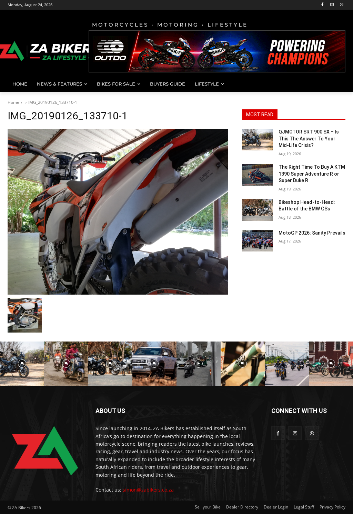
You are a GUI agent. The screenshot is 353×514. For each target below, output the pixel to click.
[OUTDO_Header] (217, 51)
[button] (337, 84)
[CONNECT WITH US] (308, 421)
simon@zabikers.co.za (148, 489)
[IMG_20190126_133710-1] (118, 212)
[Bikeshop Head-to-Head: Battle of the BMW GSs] (257, 210)
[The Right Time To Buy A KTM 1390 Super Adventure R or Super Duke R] (257, 175)
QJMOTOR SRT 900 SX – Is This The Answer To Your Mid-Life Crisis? (309, 138)
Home (13, 102)
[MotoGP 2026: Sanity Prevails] (257, 240)
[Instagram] (332, 5)
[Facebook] (322, 5)
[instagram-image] (22, 364)
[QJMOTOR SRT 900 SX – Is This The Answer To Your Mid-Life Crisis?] (257, 139)
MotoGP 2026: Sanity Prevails (312, 233)
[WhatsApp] (341, 5)
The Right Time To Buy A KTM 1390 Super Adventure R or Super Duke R (312, 173)
